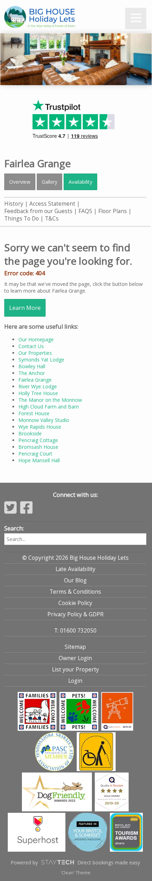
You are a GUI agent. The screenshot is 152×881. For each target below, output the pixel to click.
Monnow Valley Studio (43, 420)
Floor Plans (112, 211)
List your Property (75, 669)
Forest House (33, 413)
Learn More (25, 308)
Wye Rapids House (39, 426)
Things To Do (21, 218)
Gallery (49, 181)
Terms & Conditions (75, 591)
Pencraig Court (35, 453)
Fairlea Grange (35, 379)
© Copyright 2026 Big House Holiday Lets (75, 558)
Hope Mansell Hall (39, 460)
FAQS (85, 211)
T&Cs (52, 218)
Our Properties (35, 353)
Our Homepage (36, 339)
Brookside (30, 433)
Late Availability (75, 569)
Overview (19, 181)
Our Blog (75, 580)
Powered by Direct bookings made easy (75, 862)
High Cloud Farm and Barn (48, 406)
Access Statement (52, 203)
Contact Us (31, 346)
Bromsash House (38, 447)
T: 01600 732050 (75, 630)
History (13, 203)
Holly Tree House (38, 393)
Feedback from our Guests (38, 211)
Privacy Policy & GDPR (75, 614)
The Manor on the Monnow (50, 400)
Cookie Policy (75, 603)
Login (75, 681)
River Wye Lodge (37, 386)
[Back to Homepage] (53, 17)
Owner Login (75, 658)
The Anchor (31, 373)
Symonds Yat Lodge (41, 359)
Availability (80, 181)
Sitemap (75, 647)
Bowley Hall (31, 366)
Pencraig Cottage (38, 440)
